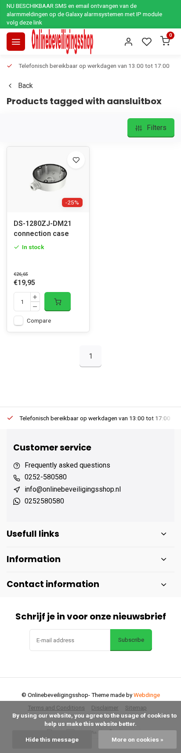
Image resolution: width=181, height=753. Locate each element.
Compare (39, 320)
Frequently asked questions (67, 465)
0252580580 (44, 501)
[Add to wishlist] (76, 160)
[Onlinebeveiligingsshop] (62, 41)
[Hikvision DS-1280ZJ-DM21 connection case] (48, 179)
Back (25, 85)
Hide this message (52, 739)
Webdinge (147, 694)
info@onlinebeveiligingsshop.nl (73, 489)
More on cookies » (137, 739)
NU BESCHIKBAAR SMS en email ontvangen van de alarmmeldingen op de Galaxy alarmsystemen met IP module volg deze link (84, 14)
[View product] (57, 301)
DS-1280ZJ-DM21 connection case (43, 228)
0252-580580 (46, 477)
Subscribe (131, 640)
